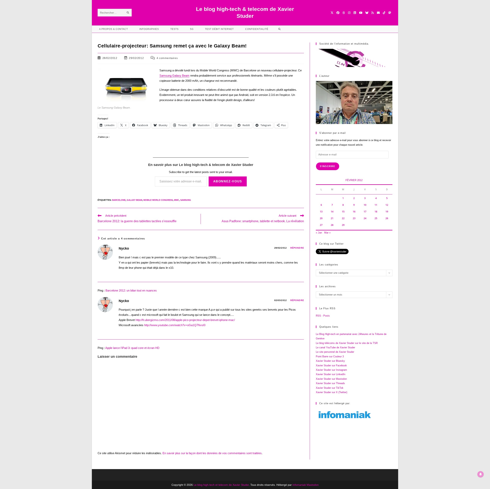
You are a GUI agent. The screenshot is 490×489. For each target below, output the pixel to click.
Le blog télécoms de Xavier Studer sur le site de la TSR (347, 343)
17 (365, 211)
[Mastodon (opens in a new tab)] (389, 12)
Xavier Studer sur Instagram (331, 369)
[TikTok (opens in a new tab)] (384, 12)
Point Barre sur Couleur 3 (330, 356)
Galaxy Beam (134, 200)
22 (343, 218)
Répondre (297, 248)
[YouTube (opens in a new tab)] (361, 12)
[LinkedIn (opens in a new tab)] (355, 12)
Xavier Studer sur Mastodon (331, 378)
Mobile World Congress (158, 200)
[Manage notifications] (481, 474)
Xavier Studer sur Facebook (331, 365)
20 (321, 218)
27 (321, 225)
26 (386, 218)
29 (343, 225)
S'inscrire (327, 166)
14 (332, 211)
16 (354, 211)
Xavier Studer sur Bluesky (330, 360)
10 (365, 205)
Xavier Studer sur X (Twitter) (331, 392)
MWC (176, 200)
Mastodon (313, 484)
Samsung (185, 200)
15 (343, 211)
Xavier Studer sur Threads (330, 383)
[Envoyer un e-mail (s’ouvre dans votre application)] (378, 12)
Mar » (327, 232)
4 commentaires (167, 58)
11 (376, 205)
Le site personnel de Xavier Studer (335, 351)
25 (376, 218)
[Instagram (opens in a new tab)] (349, 12)
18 (376, 211)
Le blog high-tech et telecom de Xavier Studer (221, 484)
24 (365, 218)
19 (386, 211)
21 (332, 218)
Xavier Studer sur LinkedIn (330, 374)
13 (321, 211)
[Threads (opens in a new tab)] (343, 12)
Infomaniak (299, 484)
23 (354, 218)
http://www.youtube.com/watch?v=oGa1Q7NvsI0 (174, 325)
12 (386, 205)
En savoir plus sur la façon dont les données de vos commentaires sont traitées (212, 453)
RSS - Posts (323, 315)
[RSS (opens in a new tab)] (372, 12)
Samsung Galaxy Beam (174, 75)
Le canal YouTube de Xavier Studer (335, 347)
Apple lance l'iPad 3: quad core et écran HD (132, 347)
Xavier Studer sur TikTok (329, 387)
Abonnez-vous (227, 181)
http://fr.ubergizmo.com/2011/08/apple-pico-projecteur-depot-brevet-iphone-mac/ (185, 320)
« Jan (319, 232)
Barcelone (119, 200)
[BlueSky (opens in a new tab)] (367, 12)
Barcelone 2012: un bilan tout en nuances (131, 290)
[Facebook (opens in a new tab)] (338, 12)
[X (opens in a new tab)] (332, 12)
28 (332, 225)
